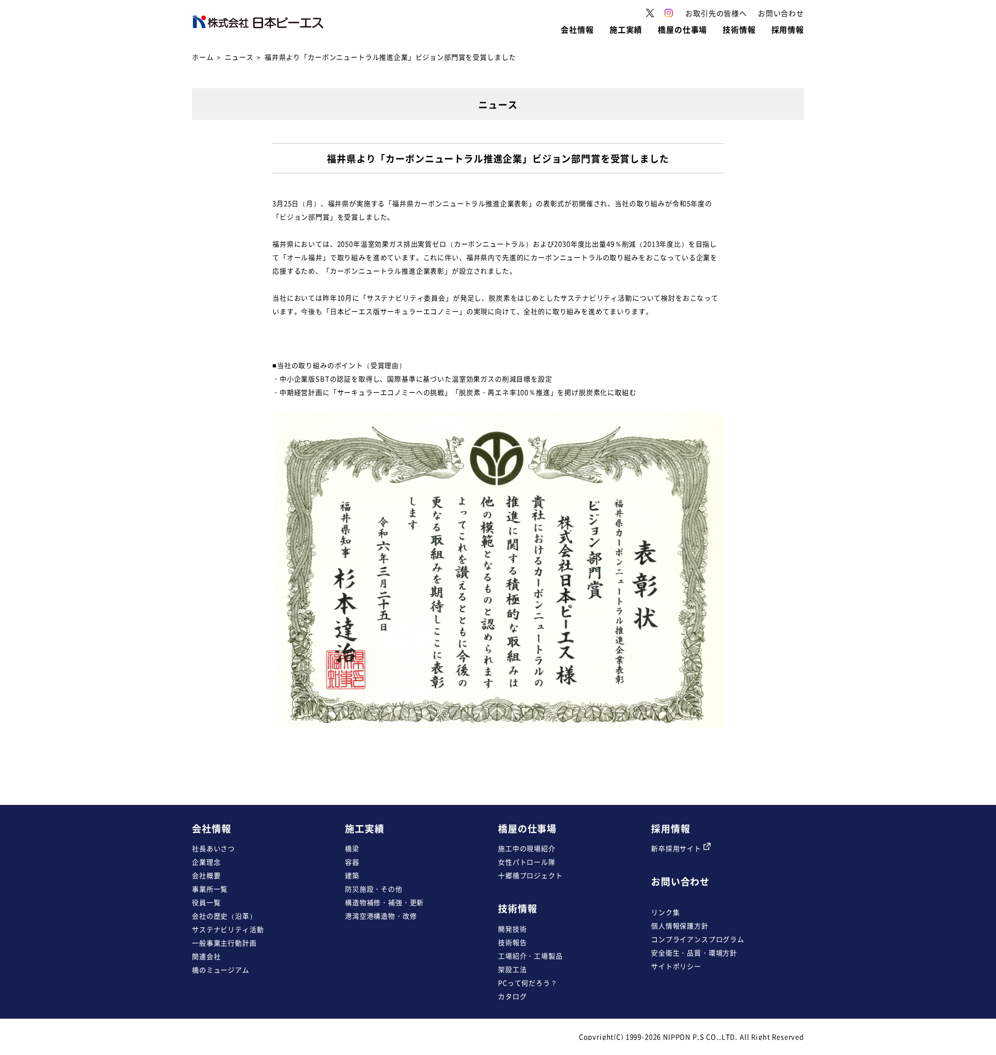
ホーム (203, 57)
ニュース (239, 57)
